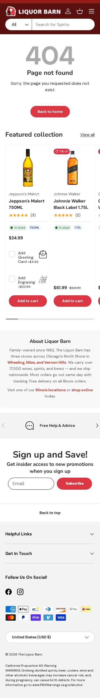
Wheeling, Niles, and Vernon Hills (36, 362)
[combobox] (50, 24)
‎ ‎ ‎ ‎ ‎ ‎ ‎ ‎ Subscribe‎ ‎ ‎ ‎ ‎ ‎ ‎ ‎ (74, 483)
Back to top (50, 512)
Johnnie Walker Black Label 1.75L (71, 204)
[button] (80, 11)
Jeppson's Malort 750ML (27, 204)
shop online (82, 390)
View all (87, 134)
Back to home (50, 111)
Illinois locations (50, 390)
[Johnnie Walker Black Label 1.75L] (73, 168)
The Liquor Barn (30, 654)
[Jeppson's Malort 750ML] (28, 168)
